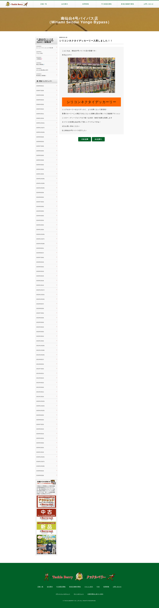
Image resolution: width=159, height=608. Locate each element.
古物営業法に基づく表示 (95, 594)
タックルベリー (16, 4)
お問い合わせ (148, 4)
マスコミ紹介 (88, 586)
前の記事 (85, 139)
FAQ (98, 586)
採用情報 (85, 4)
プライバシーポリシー (63, 594)
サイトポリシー (79, 594)
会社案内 (64, 4)
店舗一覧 (43, 4)
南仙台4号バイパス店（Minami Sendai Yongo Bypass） (79, 20)
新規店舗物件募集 (127, 4)
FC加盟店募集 (106, 4)
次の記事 (98, 139)
